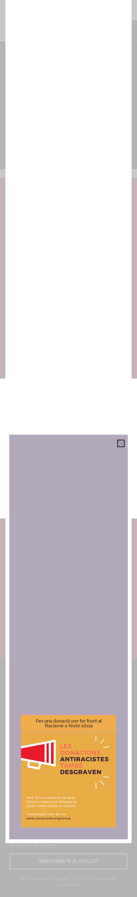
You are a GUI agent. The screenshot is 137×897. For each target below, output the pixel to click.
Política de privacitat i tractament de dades (86, 510)
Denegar (69, 479)
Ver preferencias (68, 497)
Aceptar (68, 462)
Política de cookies (25, 510)
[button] (127, 397)
